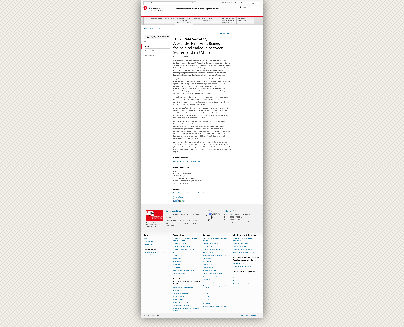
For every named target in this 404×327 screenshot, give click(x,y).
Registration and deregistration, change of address (216, 239)
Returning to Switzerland (181, 302)
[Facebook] (174, 201)
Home (145, 28)
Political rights (207, 246)
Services (197, 18)
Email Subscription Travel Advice (183, 270)
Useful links (206, 291)
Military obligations (209, 270)
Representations (157, 18)
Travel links (176, 267)
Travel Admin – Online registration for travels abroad (215, 287)
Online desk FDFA (173, 211)
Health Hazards (208, 297)
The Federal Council (153, 3)
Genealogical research (210, 277)
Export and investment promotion (244, 266)
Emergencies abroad (209, 252)
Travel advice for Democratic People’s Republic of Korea (185, 239)
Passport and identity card (211, 243)
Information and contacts (241, 243)
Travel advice (169, 18)
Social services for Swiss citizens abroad (215, 255)
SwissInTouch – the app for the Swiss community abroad (214, 307)
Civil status (206, 303)
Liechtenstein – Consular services (213, 283)
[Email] (184, 201)
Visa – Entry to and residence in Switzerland (243, 239)
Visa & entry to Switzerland (207, 19)
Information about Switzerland (243, 249)
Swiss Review (207, 294)
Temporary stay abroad (180, 293)
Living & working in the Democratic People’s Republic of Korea (184, 21)
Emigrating (176, 290)
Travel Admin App (179, 274)
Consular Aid (177, 264)
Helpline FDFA (230, 211)
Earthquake (177, 258)
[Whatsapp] (182, 201)
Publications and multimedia (242, 287)
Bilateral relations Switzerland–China (186, 161)
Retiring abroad (178, 299)
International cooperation (242, 19)
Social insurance (208, 264)
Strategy (235, 275)
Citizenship (206, 300)
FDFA (166, 3)
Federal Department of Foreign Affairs (187, 193)
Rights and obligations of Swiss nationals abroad (186, 309)
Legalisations (207, 258)
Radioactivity (177, 261)
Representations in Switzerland (183, 287)
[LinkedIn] (178, 201)
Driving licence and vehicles (212, 249)
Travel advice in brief (179, 243)
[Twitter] (176, 201)
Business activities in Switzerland (243, 252)
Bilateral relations (238, 263)
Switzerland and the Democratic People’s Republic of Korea (227, 20)
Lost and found (208, 267)
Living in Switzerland (240, 246)
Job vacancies (147, 244)
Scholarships (207, 280)
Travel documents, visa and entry (183, 249)
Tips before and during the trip (183, 246)
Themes (235, 278)
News (147, 18)
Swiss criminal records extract (212, 274)
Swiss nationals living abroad (182, 305)
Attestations (207, 261)
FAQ (174, 252)
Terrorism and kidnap (180, 255)
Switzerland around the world (183, 3)
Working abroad (178, 296)
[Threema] (180, 201)
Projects (235, 281)
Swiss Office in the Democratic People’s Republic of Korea (155, 254)
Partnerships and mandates (241, 284)
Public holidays (148, 241)
